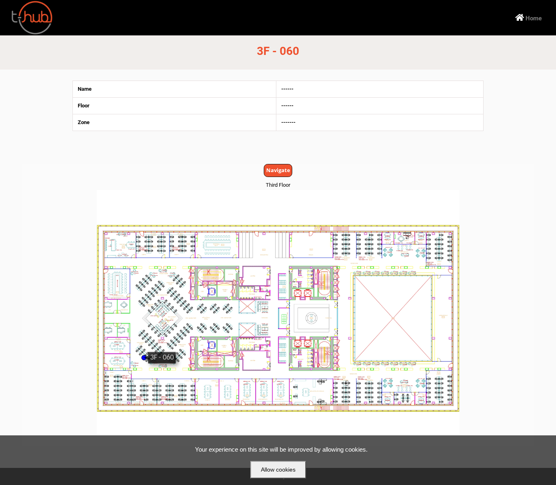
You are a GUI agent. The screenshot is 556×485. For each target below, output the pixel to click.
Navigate (278, 170)
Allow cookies (278, 469)
